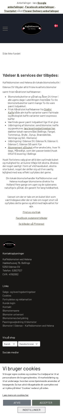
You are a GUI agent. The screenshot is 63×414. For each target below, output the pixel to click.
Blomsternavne (11, 310)
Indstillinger (31, 409)
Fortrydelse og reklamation (17, 299)
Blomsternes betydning (15, 318)
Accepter (46, 402)
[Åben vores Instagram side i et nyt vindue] (7, 361)
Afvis (17, 402)
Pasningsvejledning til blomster (20, 321)
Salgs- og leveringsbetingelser (19, 291)
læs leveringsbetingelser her (39, 128)
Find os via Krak (31, 212)
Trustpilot (10, 10)
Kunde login (9, 303)
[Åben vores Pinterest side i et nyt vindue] (26, 361)
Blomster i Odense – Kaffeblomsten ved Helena (28, 325)
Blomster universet (13, 314)
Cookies (7, 295)
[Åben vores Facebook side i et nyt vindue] (16, 361)
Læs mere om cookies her (16, 395)
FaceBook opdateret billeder (31, 217)
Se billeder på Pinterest (31, 223)
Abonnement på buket (20, 147)
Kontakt (7, 306)
